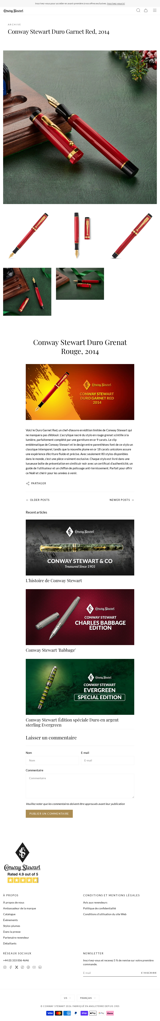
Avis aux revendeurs (95, 902)
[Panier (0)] (146, 11)
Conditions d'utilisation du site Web (104, 914)
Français (86, 998)
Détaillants (9, 943)
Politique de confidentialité (99, 908)
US (65, 998)
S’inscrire (149, 972)
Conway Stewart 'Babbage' (51, 650)
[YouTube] (34, 968)
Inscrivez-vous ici (116, 3)
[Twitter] (16, 968)
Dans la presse (11, 931)
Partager (38, 483)
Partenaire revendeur (16, 937)
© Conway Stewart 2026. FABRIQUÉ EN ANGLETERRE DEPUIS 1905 (80, 1006)
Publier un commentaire (49, 813)
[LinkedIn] (40, 968)
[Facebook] (10, 968)
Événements (10, 920)
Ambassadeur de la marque (19, 908)
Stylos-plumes (11, 925)
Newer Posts (120, 499)
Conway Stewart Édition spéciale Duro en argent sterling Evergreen (72, 722)
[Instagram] (5, 968)
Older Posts (40, 499)
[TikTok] (22, 968)
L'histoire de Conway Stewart (54, 580)
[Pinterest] (28, 968)
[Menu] (155, 11)
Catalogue (9, 914)
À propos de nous (13, 902)
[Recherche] (138, 11)
